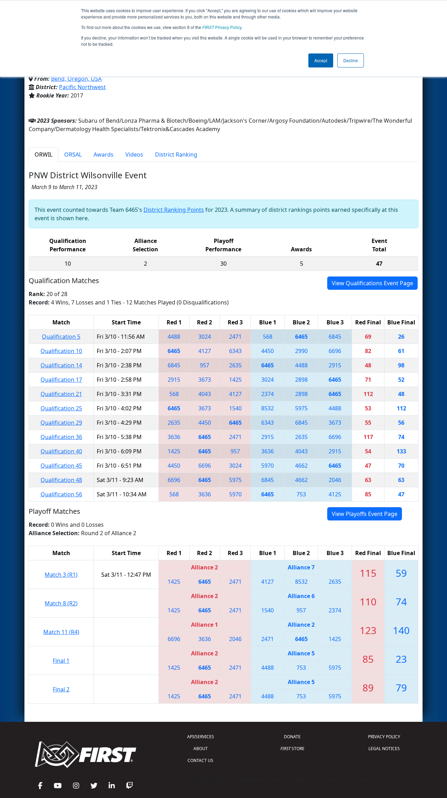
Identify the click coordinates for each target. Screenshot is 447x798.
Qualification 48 (61, 480)
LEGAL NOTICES (384, 749)
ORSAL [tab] (73, 154)
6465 (301, 336)
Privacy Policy (221, 27)
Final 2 (61, 689)
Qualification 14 (61, 365)
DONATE (292, 737)
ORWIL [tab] (43, 154)
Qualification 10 (61, 351)
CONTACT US (200, 760)
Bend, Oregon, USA (76, 78)
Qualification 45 (61, 465)
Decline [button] (350, 60)
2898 (301, 379)
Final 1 (61, 660)
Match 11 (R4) (61, 632)
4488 (174, 336)
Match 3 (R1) (61, 574)
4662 (301, 465)
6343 (235, 351)
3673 (204, 379)
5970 (267, 465)
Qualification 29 (61, 422)
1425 (235, 379)
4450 (267, 351)
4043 (204, 394)
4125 (335, 494)
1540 (235, 408)
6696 (335, 351)
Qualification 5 (61, 336)
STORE (292, 749)
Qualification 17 (61, 379)
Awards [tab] (103, 154)
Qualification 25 (61, 408)
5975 (301, 408)
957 (204, 365)
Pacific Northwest (82, 87)
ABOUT (200, 749)
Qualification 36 (61, 437)
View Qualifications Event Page (372, 283)
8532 (267, 408)
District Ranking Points (174, 210)
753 (301, 494)
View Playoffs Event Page (364, 514)
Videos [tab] (134, 154)
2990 (301, 351)
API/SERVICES (200, 737)
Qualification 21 (61, 394)
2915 (335, 365)
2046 (335, 480)
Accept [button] (320, 60)
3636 (174, 437)
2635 (235, 365)
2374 (267, 394)
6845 (335, 336)
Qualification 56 (61, 494)
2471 (235, 336)
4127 (204, 351)
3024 (204, 336)
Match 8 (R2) (61, 603)
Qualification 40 (61, 451)
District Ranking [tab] (176, 154)
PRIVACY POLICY (384, 737)
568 (267, 336)
